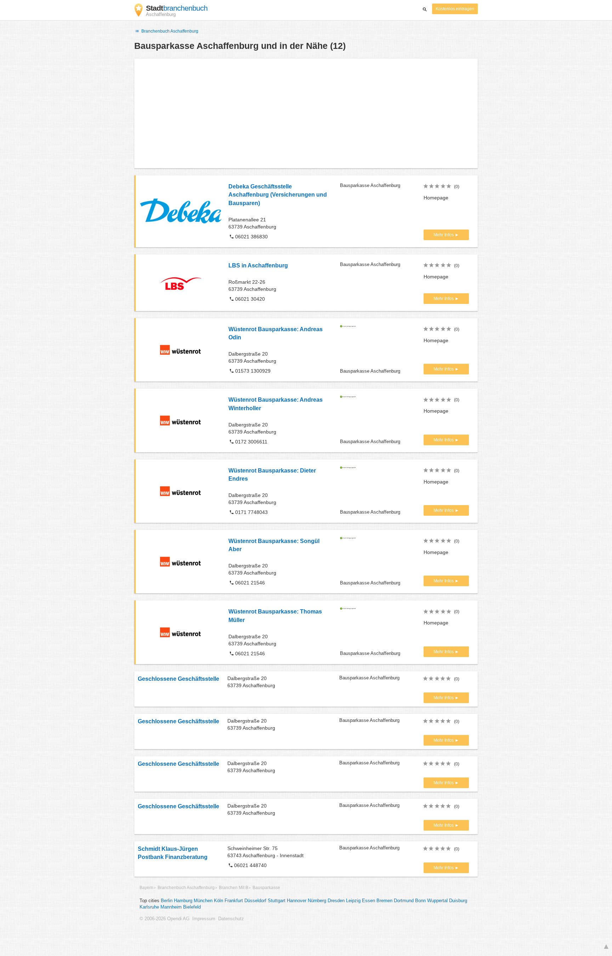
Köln (218, 900)
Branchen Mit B (233, 887)
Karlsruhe (149, 907)
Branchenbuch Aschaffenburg (169, 31)
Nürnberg (317, 900)
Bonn (420, 900)
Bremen (384, 900)
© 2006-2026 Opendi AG (164, 918)
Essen (368, 900)
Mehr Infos (444, 234)
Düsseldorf (255, 900)
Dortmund (404, 900)
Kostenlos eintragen (455, 8)
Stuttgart (276, 900)
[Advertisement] (306, 113)
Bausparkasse (266, 887)
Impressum (203, 918)
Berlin (166, 900)
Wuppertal (437, 900)
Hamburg (183, 900)
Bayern (146, 887)
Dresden (336, 900)
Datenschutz (231, 918)
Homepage (436, 197)
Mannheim (171, 907)
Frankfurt (234, 900)
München (203, 900)
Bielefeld (192, 907)
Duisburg (458, 900)
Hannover (296, 900)
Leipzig (353, 900)
